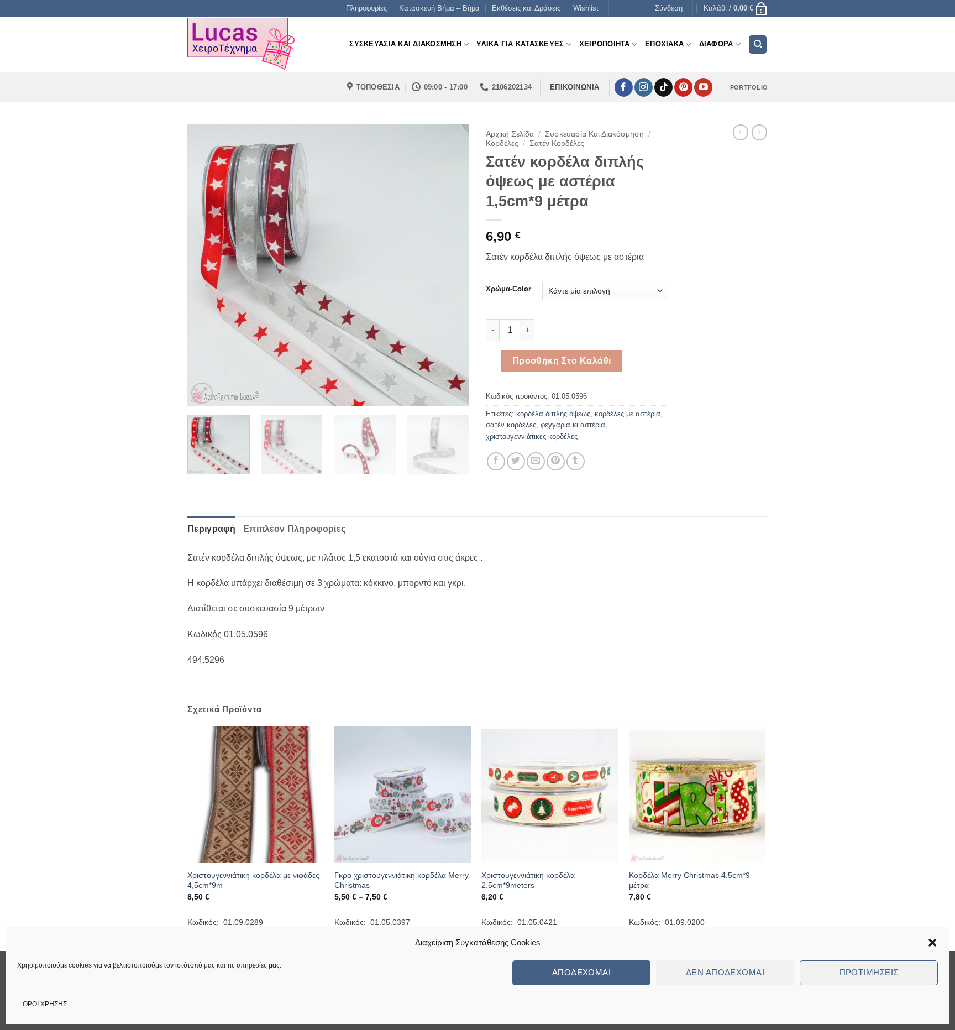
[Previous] (207, 265)
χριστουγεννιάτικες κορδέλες (532, 436)
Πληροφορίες (366, 8)
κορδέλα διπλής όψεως (553, 414)
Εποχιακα (664, 44)
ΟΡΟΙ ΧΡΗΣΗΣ (45, 1004)
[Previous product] (759, 132)
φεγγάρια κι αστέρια (573, 425)
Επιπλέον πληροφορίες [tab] (294, 529)
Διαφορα (716, 44)
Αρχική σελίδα (510, 134)
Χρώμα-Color (508, 289)
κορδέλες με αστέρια (627, 414)
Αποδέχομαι (581, 972)
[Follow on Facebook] (624, 87)
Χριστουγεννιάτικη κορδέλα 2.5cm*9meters (528, 880)
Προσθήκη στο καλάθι (561, 360)
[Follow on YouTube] (703, 87)
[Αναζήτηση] (758, 44)
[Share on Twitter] (516, 461)
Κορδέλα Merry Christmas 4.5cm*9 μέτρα (689, 880)
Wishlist (586, 8)
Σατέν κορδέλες (556, 143)
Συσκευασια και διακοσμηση (405, 44)
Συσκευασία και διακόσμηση (594, 134)
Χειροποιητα (604, 44)
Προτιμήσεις (869, 972)
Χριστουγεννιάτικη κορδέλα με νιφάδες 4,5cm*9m (253, 880)
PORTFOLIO (749, 87)
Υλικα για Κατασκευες (520, 44)
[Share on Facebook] (496, 461)
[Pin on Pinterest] (556, 461)
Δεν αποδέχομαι (725, 972)
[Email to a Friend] (536, 461)
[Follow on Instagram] (643, 87)
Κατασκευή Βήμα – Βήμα (439, 8)
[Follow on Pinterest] (683, 87)
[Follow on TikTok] (663, 87)
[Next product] (740, 132)
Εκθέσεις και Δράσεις (526, 8)
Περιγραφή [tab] (211, 529)
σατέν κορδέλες (511, 425)
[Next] (450, 265)
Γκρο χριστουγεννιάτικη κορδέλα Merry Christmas (401, 880)
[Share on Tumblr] (575, 461)
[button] (932, 942)
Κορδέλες (502, 143)
